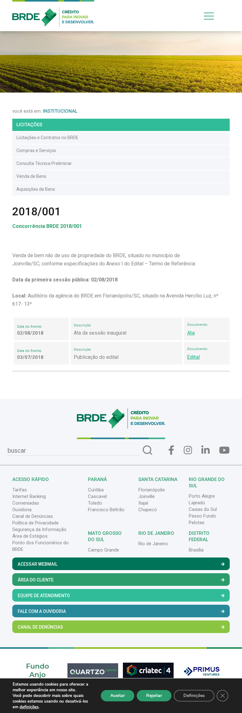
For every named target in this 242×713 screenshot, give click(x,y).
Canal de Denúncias (32, 516)
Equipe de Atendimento (44, 595)
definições (29, 707)
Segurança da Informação (39, 529)
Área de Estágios (30, 536)
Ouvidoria (22, 509)
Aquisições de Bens (35, 189)
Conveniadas (25, 503)
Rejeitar (154, 696)
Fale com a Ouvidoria (42, 611)
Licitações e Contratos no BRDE (47, 137)
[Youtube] (224, 450)
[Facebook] (171, 450)
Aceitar (117, 696)
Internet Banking (29, 496)
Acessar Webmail (37, 564)
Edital (193, 357)
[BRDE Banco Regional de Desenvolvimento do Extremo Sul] (53, 12)
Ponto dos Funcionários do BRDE (40, 546)
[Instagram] (188, 450)
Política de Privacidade (35, 523)
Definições (194, 696)
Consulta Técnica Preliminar (44, 163)
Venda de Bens (31, 176)
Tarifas (19, 490)
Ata (191, 333)
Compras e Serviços (36, 150)
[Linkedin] (205, 450)
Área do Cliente (36, 579)
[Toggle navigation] (215, 16)
